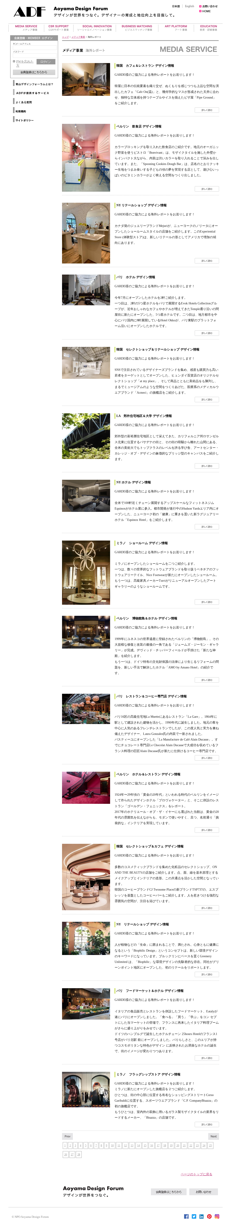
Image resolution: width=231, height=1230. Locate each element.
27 (72, 1154)
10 (112, 1145)
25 (210, 1145)
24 (204, 1145)
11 (119, 1145)
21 (184, 1145)
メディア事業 (78, 37)
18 (164, 1145)
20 (177, 1145)
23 (197, 1145)
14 (138, 1145)
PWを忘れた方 (25, 63)
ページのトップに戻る (196, 1174)
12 (125, 1145)
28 (78, 1154)
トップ (65, 37)
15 (145, 1145)
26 (65, 1154)
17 (158, 1145)
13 (132, 1145)
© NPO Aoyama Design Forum (30, 1216)
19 (171, 1145)
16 (151, 1145)
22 (190, 1145)
